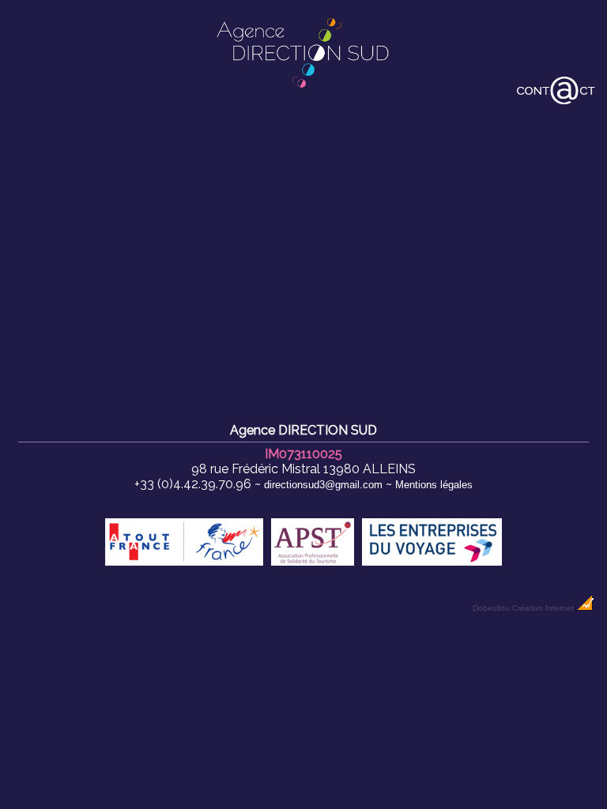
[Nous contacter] (556, 102)
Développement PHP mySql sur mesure (222, 353)
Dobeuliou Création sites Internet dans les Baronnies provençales (295, 158)
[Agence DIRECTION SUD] (303, 90)
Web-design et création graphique (205, 383)
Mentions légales (434, 485)
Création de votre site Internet (192, 293)
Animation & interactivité (177, 338)
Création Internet (544, 608)
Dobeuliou (491, 608)
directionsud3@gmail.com (323, 485)
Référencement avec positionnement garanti (236, 368)
